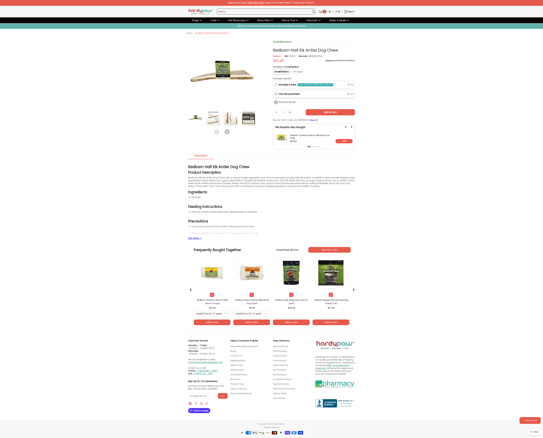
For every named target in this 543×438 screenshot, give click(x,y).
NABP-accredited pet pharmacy (332, 367)
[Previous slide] (191, 290)
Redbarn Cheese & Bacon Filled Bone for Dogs (310, 136)
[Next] (253, 73)
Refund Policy (237, 369)
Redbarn (277, 56)
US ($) (337, 11)
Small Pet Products (282, 379)
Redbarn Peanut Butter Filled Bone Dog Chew (252, 302)
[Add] (289, 112)
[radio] (276, 84)
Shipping (329, 60)
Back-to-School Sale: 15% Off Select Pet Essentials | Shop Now (271, 26)
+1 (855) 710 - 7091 (202, 373)
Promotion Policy (238, 374)
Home (190, 33)
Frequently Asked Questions (244, 346)
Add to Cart (330, 112)
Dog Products (280, 355)
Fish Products (279, 369)
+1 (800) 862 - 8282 (206, 370)
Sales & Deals (279, 393)
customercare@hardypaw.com (205, 362)
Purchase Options (282, 78)
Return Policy (236, 365)
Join (223, 395)
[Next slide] (350, 127)
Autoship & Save (305, 84)
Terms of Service (238, 388)
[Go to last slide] (344, 127)
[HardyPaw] (201, 11)
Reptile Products (281, 384)
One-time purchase (289, 93)
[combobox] (264, 11)
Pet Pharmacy (280, 351)
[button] (314, 94)
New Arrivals (279, 398)
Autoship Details (287, 102)
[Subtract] (276, 112)
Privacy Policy (237, 384)
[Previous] (190, 73)
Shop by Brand (280, 346)
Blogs (233, 351)
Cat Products (279, 360)
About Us (235, 379)
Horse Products (280, 365)
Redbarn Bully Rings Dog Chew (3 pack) (292, 302)
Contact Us (236, 355)
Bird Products (279, 374)
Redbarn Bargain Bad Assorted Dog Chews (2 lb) (331, 302)
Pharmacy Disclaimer (241, 393)
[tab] (309, 146)
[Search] (313, 11)
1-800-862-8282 (255, 2)
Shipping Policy (238, 360)
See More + (195, 238)
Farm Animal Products (284, 388)
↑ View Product (530, 420)
